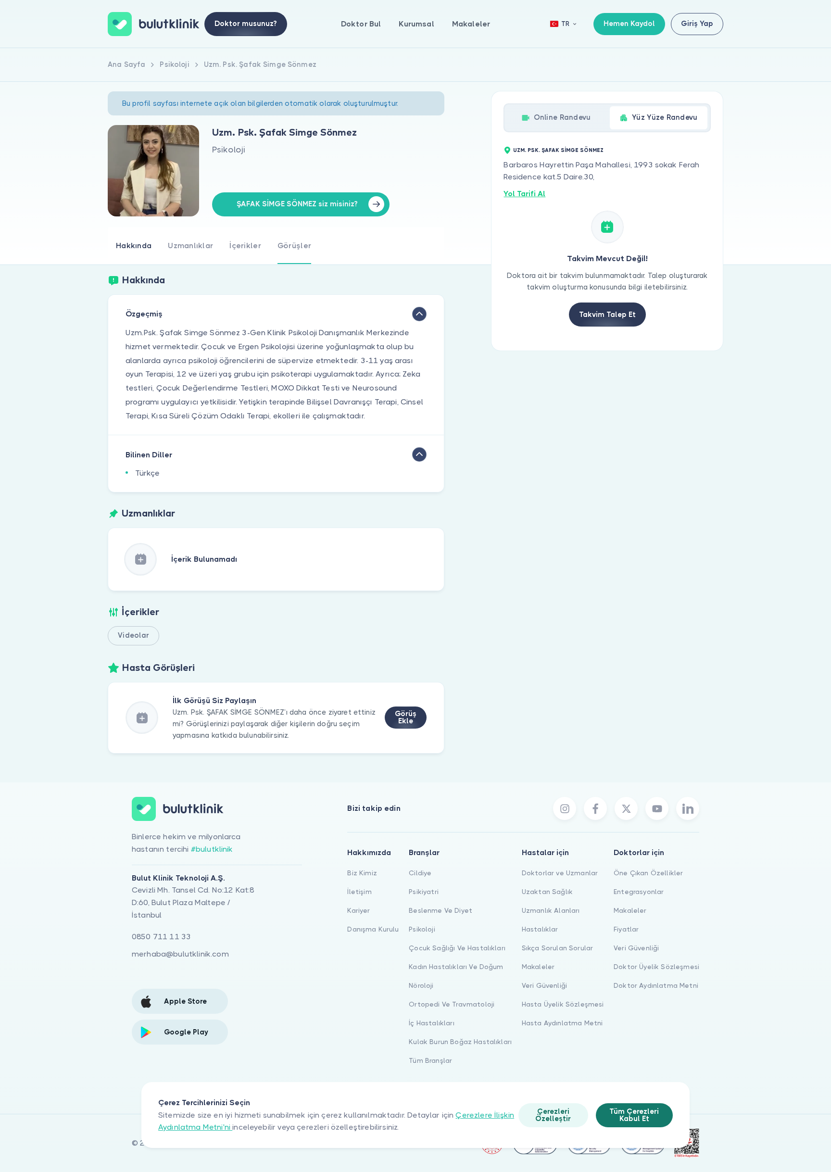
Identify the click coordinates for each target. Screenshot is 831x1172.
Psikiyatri (424, 891)
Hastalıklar (540, 929)
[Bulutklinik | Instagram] (564, 808)
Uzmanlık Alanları (551, 910)
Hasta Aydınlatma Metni (562, 1023)
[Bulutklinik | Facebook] (595, 808)
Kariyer (358, 910)
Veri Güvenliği (544, 985)
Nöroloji (421, 985)
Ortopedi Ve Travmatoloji (451, 1004)
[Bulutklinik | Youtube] (656, 808)
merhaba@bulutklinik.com (180, 953)
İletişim (359, 891)
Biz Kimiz (362, 873)
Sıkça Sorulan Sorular (557, 948)
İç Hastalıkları (431, 1023)
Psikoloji (422, 929)
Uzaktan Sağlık (547, 891)
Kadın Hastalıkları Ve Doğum (456, 966)
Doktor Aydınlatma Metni (656, 985)
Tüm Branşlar (430, 1060)
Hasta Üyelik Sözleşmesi (563, 1004)
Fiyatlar (626, 929)
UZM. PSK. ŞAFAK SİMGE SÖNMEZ (558, 150)
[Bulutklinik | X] (626, 808)
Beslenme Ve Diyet (440, 910)
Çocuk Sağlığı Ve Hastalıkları (457, 948)
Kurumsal (416, 23)
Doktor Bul (361, 23)
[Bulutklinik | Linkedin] (687, 808)
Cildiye (420, 873)
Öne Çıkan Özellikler (648, 873)
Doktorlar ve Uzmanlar (560, 873)
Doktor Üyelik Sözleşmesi (656, 966)
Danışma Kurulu (373, 929)
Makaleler (471, 23)
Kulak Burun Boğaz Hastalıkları (460, 1042)
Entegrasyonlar (639, 891)
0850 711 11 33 (161, 936)
